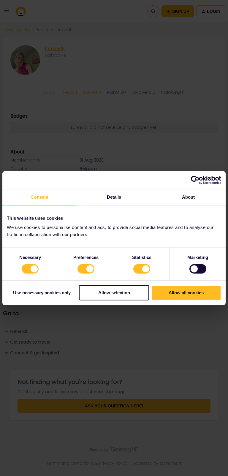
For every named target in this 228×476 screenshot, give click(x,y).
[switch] (85, 269)
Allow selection (114, 292)
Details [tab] (114, 197)
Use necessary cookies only (42, 292)
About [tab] (188, 197)
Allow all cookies (186, 292)
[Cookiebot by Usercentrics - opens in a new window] (195, 179)
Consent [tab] (39, 197)
